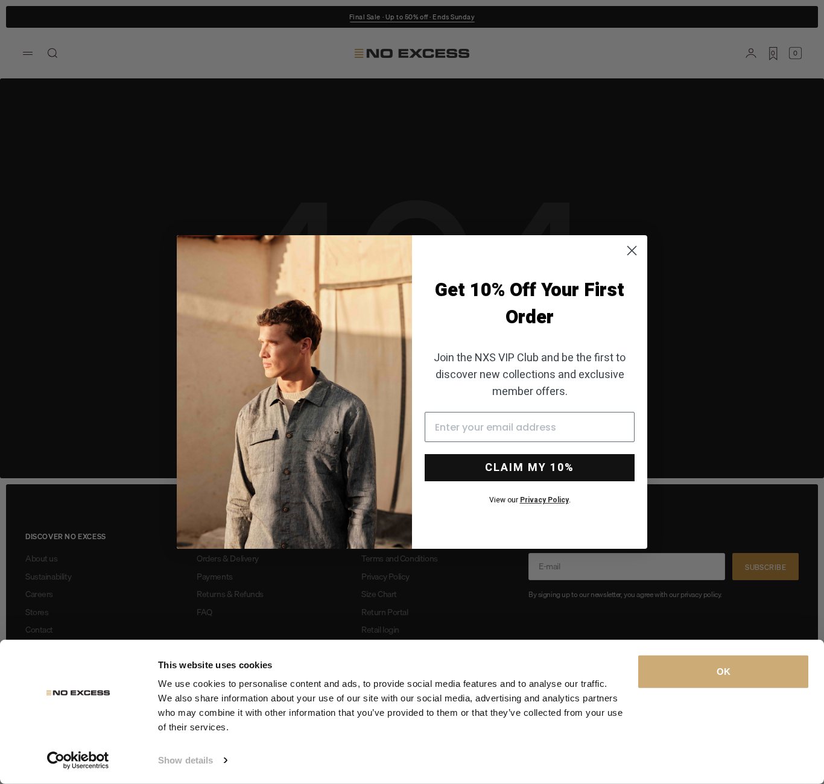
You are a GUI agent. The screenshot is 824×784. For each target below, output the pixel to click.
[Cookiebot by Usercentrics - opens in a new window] (78, 760)
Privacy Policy (544, 500)
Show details (185, 760)
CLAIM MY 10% (529, 468)
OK (724, 671)
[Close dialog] (631, 250)
